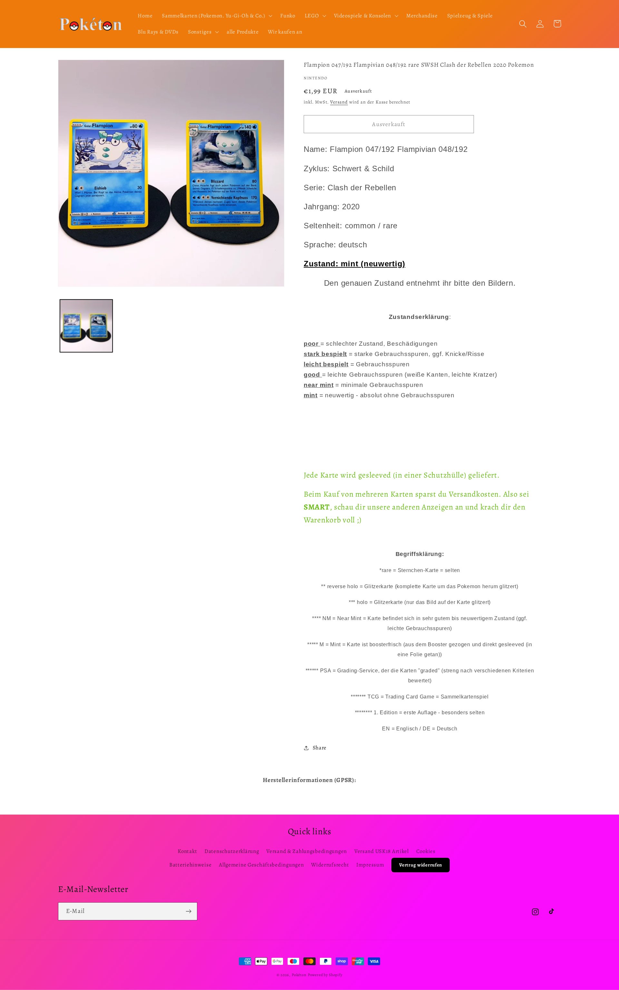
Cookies (426, 851)
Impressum (370, 864)
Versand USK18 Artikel (381, 851)
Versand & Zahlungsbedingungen (306, 851)
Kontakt (187, 851)
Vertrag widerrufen (420, 865)
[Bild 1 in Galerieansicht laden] (86, 326)
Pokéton (299, 974)
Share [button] (320, 747)
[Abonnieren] (188, 911)
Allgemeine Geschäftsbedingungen (261, 864)
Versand (339, 102)
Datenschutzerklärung (231, 851)
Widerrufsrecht (330, 864)
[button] (216, 16)
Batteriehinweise (190, 864)
